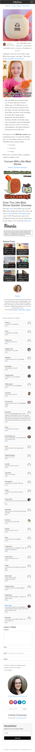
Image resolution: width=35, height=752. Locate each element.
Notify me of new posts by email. (13, 667)
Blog (24, 309)
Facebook (17, 167)
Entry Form (27, 221)
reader (11, 208)
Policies (19, 6)
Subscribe (17, 738)
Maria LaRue (8, 605)
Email (5, 653)
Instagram (24, 167)
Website (10, 167)
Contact (14, 6)
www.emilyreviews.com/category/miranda (14, 313)
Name (5, 647)
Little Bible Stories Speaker (15, 59)
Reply (6, 325)
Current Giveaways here (21, 718)
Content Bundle (22, 213)
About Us (7, 6)
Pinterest (16, 309)
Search (24, 709)
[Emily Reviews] (17, 2)
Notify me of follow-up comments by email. (15, 665)
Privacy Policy (26, 6)
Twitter (20, 309)
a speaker (10, 213)
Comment (6, 630)
